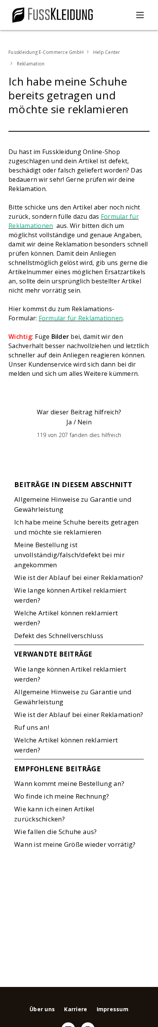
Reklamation (31, 63)
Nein (84, 422)
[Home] (52, 15)
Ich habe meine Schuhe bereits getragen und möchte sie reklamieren (76, 527)
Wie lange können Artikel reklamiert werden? (70, 595)
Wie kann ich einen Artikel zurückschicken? (54, 813)
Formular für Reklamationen (81, 318)
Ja (69, 422)
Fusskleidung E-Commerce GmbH (46, 52)
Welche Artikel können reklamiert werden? (66, 617)
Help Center (106, 52)
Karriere (75, 1009)
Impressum (112, 1009)
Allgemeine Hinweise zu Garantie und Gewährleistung (73, 504)
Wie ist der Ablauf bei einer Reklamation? (78, 577)
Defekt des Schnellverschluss (58, 635)
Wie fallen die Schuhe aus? (55, 831)
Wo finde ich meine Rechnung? (61, 796)
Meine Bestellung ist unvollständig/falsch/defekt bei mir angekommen (69, 554)
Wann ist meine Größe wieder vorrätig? (74, 844)
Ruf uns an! (31, 727)
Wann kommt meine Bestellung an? (69, 783)
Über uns (42, 1009)
